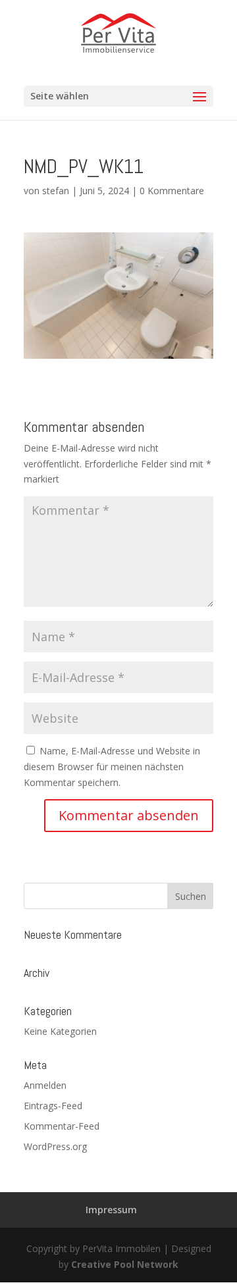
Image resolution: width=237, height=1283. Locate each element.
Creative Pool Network (124, 1264)
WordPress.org (55, 1146)
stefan (55, 190)
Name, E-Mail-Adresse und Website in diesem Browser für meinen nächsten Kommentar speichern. (112, 767)
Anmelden (45, 1085)
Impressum (111, 1209)
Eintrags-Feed (53, 1105)
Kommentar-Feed (61, 1126)
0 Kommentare (172, 190)
